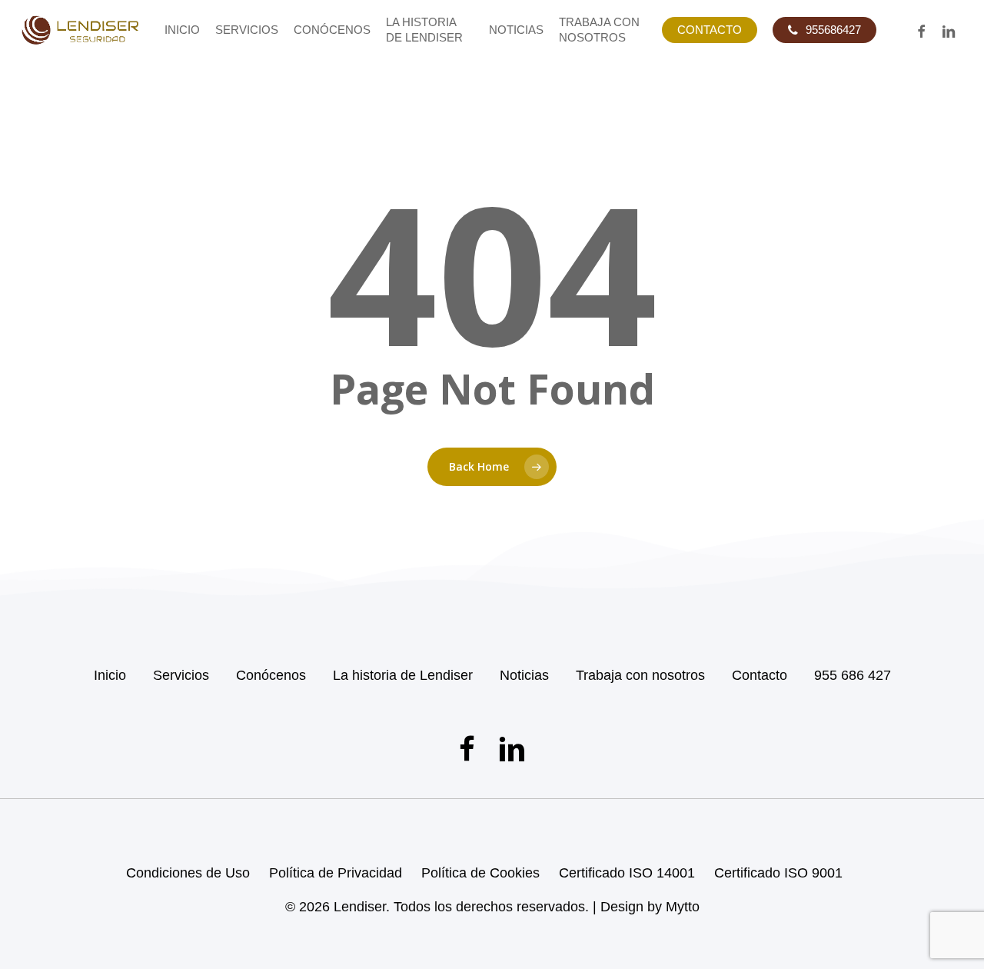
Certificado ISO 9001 (778, 873)
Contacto (759, 675)
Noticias (524, 675)
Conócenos (271, 675)
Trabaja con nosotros (640, 675)
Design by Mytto (650, 906)
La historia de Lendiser (403, 675)
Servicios (181, 675)
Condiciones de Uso (188, 873)
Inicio (110, 675)
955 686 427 (852, 675)
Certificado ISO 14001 (627, 873)
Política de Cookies (480, 873)
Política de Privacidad (335, 873)
